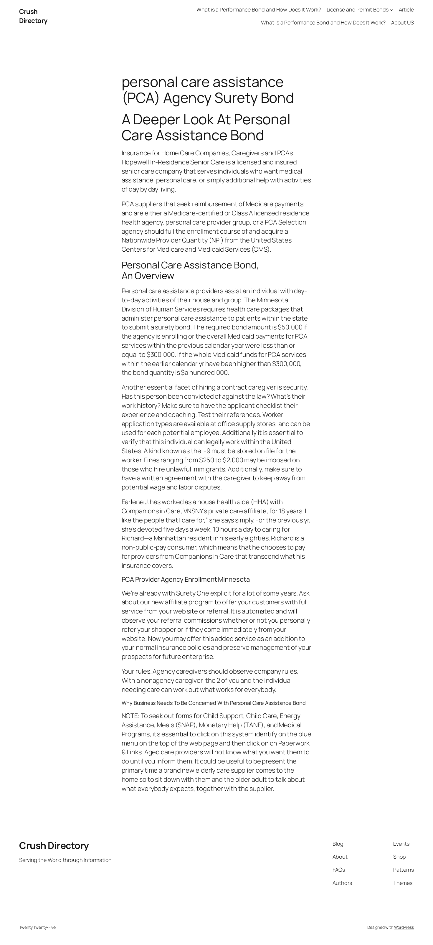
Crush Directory (33, 16)
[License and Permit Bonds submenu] (391, 9)
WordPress (404, 927)
